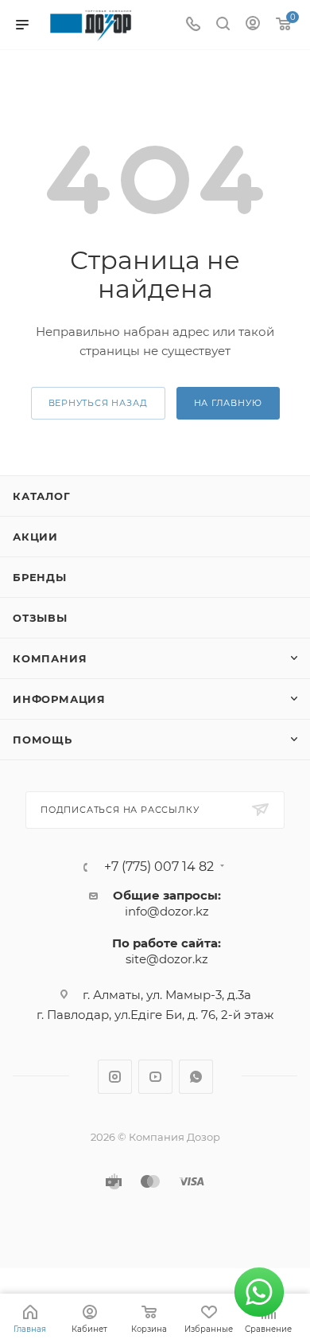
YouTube (155, 1077)
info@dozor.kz (167, 911)
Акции (35, 536)
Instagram (115, 1077)
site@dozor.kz (167, 958)
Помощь (42, 739)
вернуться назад (98, 402)
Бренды (40, 577)
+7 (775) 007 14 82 (159, 867)
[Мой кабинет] (253, 25)
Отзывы (40, 617)
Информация (59, 699)
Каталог (42, 496)
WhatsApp (196, 1077)
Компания (50, 658)
